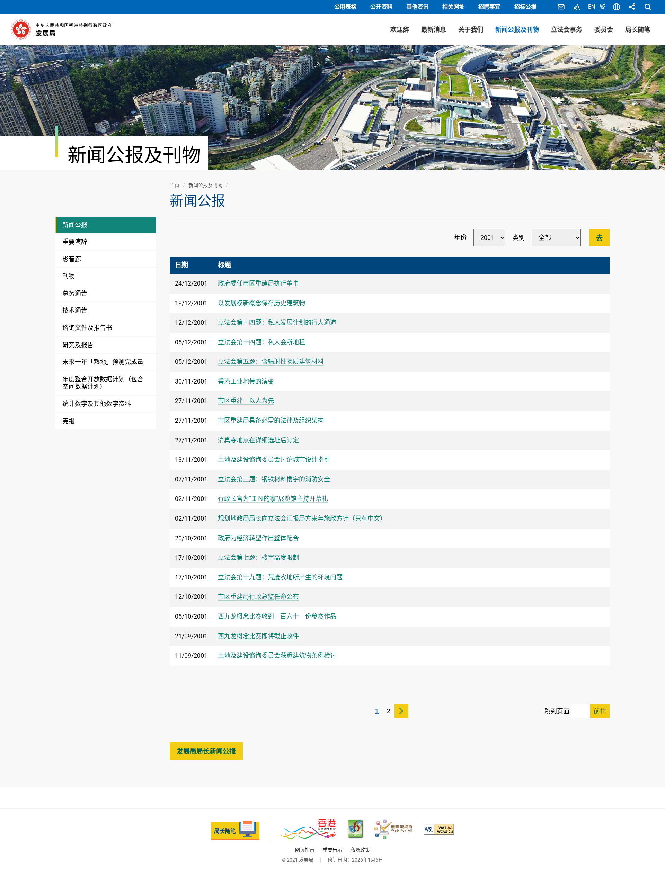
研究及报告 (78, 345)
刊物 (68, 276)
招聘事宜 (489, 6)
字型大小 (577, 7)
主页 (174, 185)
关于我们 (470, 29)
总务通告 (74, 293)
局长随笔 (637, 29)
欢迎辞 (399, 29)
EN (591, 6)
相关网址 (453, 6)
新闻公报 (74, 224)
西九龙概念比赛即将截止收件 (258, 636)
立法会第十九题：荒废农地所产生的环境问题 (280, 577)
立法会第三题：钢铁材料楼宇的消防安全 (274, 479)
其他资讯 (417, 6)
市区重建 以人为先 (246, 400)
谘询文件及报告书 (87, 327)
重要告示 (332, 850)
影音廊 (71, 259)
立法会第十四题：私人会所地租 (261, 342)
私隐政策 (360, 850)
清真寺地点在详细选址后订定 (258, 440)
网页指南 (304, 850)
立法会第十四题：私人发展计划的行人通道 (277, 322)
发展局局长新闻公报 (206, 751)
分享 (632, 7)
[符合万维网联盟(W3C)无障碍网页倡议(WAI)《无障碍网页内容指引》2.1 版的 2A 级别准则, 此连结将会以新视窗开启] (439, 829)
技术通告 (74, 310)
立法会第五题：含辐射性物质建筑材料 (271, 361)
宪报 (68, 421)
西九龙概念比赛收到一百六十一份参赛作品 (277, 616)
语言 (616, 7)
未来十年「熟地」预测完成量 (102, 362)
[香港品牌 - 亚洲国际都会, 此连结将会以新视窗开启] (308, 829)
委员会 (603, 29)
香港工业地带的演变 (246, 381)
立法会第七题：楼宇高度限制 (258, 557)
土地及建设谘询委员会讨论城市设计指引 (274, 459)
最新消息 (433, 29)
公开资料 (381, 6)
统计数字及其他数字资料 (96, 403)
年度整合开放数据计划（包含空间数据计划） (102, 383)
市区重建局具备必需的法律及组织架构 (271, 420)
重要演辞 (74, 241)
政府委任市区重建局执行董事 (258, 283)
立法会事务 (566, 29)
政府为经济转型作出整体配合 (258, 538)
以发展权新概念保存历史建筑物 (261, 303)
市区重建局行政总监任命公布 (258, 596)
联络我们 (561, 7)
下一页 (401, 711)
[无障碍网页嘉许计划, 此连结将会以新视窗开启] (393, 829)
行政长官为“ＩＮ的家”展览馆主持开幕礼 (273, 498)
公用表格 (345, 6)
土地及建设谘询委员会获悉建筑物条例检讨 (277, 655)
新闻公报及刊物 (517, 29)
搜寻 (648, 7)
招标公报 (525, 6)
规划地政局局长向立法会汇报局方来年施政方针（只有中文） (302, 518)
